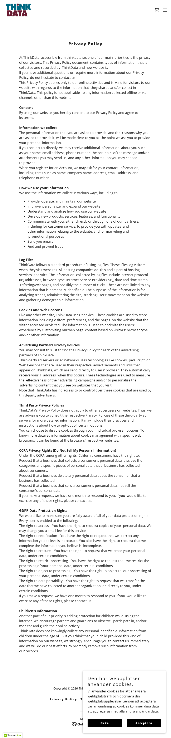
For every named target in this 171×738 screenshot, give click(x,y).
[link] (18, 10)
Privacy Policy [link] (63, 699)
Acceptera (144, 723)
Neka (105, 723)
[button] (165, 10)
